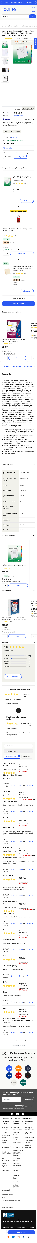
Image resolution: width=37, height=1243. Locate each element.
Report (31, 785)
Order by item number (29, 1141)
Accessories (28, 366)
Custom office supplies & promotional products (18, 1153)
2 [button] (16, 1040)
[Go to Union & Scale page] (14, 1082)
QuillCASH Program (16, 1138)
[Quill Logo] (10, 9)
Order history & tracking (7, 1128)
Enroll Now (18, 115)
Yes (14, 785)
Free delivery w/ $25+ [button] (9, 353)
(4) (29, 658)
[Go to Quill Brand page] (9, 1068)
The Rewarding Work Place (11, 1200)
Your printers (29, 1137)
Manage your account (6, 1136)
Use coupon (28, 1099)
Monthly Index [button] (20, 157)
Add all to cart (18, 304)
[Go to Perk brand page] (9, 1075)
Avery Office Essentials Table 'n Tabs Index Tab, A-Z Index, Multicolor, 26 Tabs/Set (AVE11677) (15, 564)
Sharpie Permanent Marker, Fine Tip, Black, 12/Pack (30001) (17, 229)
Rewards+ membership (17, 1128)
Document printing (17, 1159)
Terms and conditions (18, 1105)
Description (7, 366)
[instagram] (11, 1114)
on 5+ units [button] (11, 576)
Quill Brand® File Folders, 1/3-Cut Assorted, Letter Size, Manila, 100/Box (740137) (23, 267)
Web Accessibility (7, 1207)
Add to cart (21, 1232)
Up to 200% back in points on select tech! (18, 2)
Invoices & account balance (5, 1142)
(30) (29, 656)
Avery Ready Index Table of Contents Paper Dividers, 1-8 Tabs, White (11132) (13, 340)
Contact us (5, 1170)
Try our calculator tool (25, 124)
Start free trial (29, 119)
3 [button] (20, 1040)
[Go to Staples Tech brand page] (28, 1075)
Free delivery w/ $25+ (13, 132)
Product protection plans (17, 1176)
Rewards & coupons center (28, 1147)
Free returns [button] (10, 143)
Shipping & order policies (6, 1152)
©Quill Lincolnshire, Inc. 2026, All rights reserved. (16, 1221)
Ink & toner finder (29, 1133)
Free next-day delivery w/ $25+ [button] (12, 581)
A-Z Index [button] (8, 156)
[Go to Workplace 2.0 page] (23, 1082)
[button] (36, 2)
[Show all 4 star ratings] (18, 658)
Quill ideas (16, 1182)
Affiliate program (16, 1185)
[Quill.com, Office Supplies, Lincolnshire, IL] (8, 1215)
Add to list (8, 148)
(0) (29, 664)
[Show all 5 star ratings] (18, 655)
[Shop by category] (2, 9)
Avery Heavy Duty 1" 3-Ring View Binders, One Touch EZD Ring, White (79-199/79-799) (14, 618)
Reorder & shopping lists (29, 1128)
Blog (3, 1197)
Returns (4, 1132)
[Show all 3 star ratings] (18, 661)
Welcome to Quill (7, 1194)
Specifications (17, 366)
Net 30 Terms (18, 1147)
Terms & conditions (8, 1227)
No (22, 785)
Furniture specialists (16, 1171)
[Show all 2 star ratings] (18, 663)
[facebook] (22, 1114)
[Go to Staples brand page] (18, 1075)
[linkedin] (17, 1114)
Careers (4, 1204)
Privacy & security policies (5, 1165)
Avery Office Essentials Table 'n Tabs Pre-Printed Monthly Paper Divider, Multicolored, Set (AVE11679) (23, 177)
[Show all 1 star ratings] (18, 666)
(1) (29, 661)
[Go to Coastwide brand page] (18, 1068)
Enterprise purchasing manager (17, 1165)
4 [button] (23, 1040)
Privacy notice (21, 1227)
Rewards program (16, 1133)
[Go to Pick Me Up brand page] (28, 1068)
